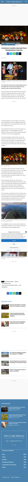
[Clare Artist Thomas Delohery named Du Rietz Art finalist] (5, 324)
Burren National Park (6, 283)
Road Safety (4, 44)
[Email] (20, 53)
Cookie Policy (9, 249)
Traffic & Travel (11, 44)
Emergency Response (10, 43)
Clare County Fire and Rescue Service (10, 285)
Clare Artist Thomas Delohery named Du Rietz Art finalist (18, 322)
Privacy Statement (17, 249)
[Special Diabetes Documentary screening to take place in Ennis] (5, 363)
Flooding (18, 43)
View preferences (14, 247)
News (3, 43)
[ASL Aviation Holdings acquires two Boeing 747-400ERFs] (5, 354)
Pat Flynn (10, 410)
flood (20, 285)
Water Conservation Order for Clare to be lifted (18, 370)
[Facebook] (8, 53)
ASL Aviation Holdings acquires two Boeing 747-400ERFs (18, 353)
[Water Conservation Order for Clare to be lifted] (5, 371)
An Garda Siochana (9, 281)
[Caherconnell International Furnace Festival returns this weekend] (5, 315)
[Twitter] (11, 53)
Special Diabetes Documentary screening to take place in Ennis (18, 361)
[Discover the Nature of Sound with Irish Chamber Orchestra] (5, 306)
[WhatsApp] (14, 53)
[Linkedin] (17, 53)
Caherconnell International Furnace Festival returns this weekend (17, 315)
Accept (14, 240)
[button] (26, 232)
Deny (14, 244)
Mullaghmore (4, 287)
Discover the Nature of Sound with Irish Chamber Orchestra (18, 305)
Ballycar (16, 281)
